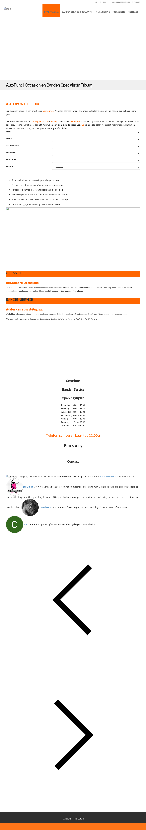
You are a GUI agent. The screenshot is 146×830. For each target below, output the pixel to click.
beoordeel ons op (126, 476)
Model (9, 138)
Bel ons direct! (131, 85)
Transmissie (12, 145)
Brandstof (11, 152)
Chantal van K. (45, 507)
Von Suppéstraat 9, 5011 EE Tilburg (125, 2)
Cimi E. (26, 524)
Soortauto (11, 159)
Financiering (103, 12)
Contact (133, 12)
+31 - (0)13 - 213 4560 (98, 2)
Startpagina (51, 12)
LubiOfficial (28, 486)
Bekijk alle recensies (109, 476)
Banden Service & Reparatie (77, 12)
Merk (8, 131)
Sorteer (10, 166)
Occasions (119, 12)
